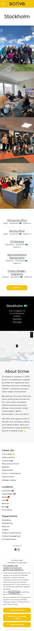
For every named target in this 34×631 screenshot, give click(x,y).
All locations (7, 510)
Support (5, 530)
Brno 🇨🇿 (5, 507)
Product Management (11, 536)
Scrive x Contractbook (11, 473)
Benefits (5, 467)
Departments (7, 470)
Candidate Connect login (17, 563)
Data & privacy (8, 477)
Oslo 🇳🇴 (5, 500)
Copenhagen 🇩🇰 (8, 494)
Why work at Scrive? (10, 464)
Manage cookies (9, 480)
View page (17, 322)
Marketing (6, 520)
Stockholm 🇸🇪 (8, 491)
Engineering (7, 523)
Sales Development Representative (17, 256)
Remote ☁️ (6, 503)
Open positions (8, 457)
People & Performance (11, 533)
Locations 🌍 (7, 461)
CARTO (32, 360)
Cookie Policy (14, 592)
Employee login (17, 560)
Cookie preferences (17, 624)
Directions (17, 319)
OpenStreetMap (24, 360)
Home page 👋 (8, 454)
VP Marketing (17, 241)
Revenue (5, 526)
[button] (31, 333)
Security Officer (17, 231)
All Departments (9, 539)
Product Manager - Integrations (17, 272)
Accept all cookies (17, 610)
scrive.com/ (17, 546)
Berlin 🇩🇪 (6, 497)
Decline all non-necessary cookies (17, 617)
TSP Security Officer (17, 220)
